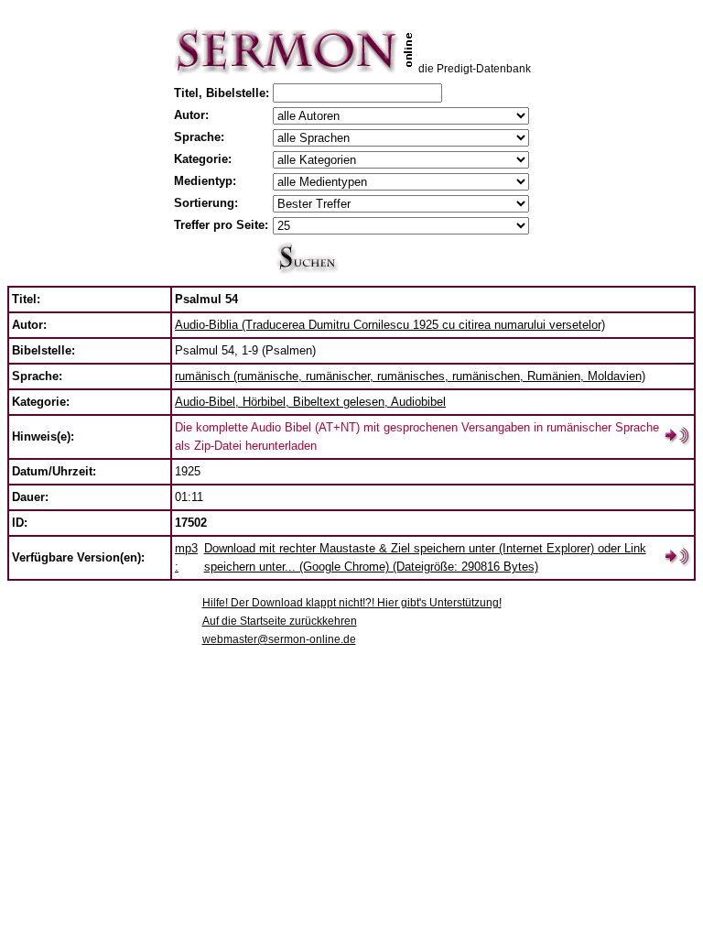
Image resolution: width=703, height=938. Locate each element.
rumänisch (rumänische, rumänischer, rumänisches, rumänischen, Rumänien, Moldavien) (410, 376)
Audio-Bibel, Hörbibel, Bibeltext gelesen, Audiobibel (310, 402)
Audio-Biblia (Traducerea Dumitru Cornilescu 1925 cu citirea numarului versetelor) (390, 325)
